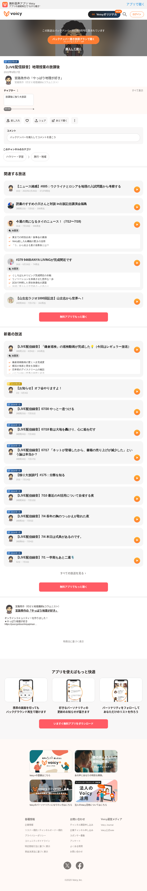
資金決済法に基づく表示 (36, 852)
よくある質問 (76, 846)
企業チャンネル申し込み (81, 830)
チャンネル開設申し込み (81, 825)
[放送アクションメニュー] (74, 120)
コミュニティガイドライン (37, 841)
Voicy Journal (107, 825)
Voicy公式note (107, 830)
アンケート (75, 841)
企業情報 (29, 825)
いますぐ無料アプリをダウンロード (73, 723)
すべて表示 (137, 90)
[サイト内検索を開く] (125, 14)
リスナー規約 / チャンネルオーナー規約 (43, 830)
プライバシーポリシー (35, 835)
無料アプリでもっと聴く (73, 316)
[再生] (137, 189)
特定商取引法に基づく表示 (37, 846)
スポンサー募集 (77, 835)
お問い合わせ (76, 852)
